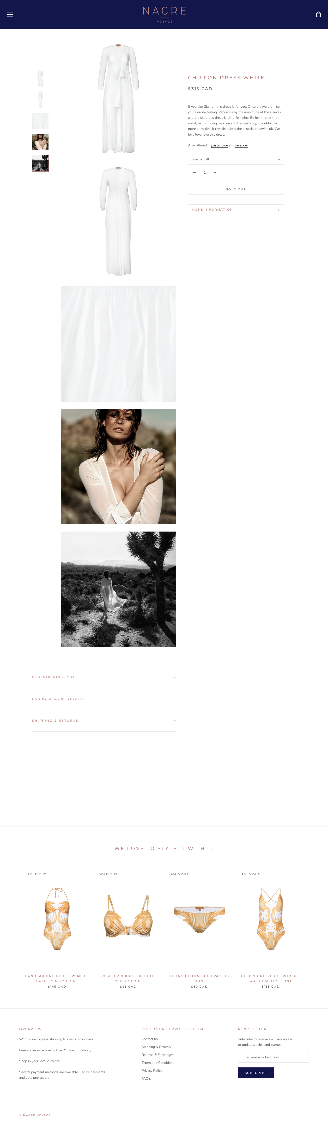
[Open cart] (318, 14)
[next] (313, 923)
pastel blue (219, 145)
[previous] (15, 923)
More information (212, 209)
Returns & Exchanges (158, 1055)
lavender (241, 145)
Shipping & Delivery (156, 1047)
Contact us (150, 1039)
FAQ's (146, 1078)
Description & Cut (53, 677)
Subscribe (256, 1073)
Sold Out (236, 189)
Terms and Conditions (158, 1062)
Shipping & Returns (55, 720)
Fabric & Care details (58, 699)
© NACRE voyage (35, 1115)
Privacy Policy (152, 1070)
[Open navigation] (10, 15)
